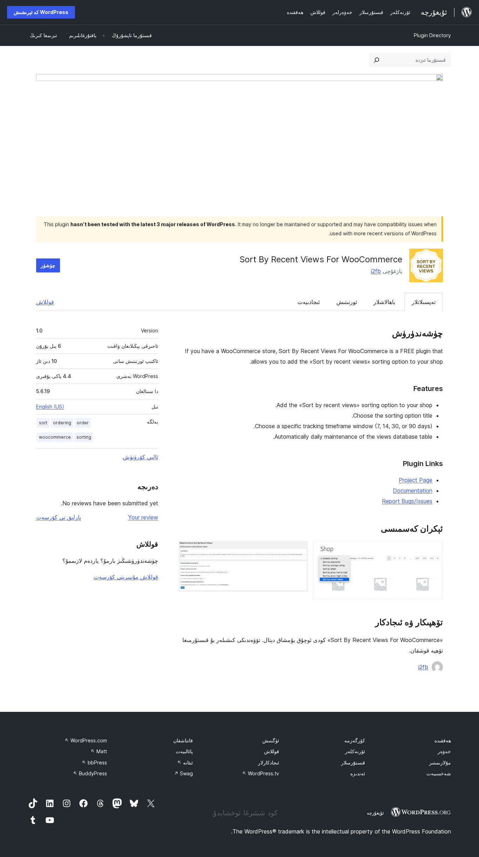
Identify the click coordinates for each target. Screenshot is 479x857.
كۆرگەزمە (354, 740)
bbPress (94, 762)
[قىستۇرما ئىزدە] (377, 60)
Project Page (415, 480)
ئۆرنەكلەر (355, 751)
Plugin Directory (432, 35)
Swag (183, 773)
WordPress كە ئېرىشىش (41, 12)
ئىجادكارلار (268, 762)
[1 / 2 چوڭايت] (433, 550)
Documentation (412, 490)
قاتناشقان (183, 740)
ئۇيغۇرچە (375, 813)
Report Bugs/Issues (407, 501)
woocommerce (55, 437)
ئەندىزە (357, 773)
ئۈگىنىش (270, 740)
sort (43, 422)
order (83, 422)
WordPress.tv (260, 773)
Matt (98, 751)
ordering (62, 422)
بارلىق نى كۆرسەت (58, 517)
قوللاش (45, 301)
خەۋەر (444, 751)
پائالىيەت (184, 751)
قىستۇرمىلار (353, 762)
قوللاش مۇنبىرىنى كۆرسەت (126, 576)
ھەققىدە (442, 740)
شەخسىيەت (438, 773)
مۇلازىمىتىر (440, 762)
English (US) (50, 407)
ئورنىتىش (346, 301)
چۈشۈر (48, 265)
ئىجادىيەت (308, 301)
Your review (143, 517)
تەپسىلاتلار (424, 301)
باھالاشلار (384, 301)
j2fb (376, 271)
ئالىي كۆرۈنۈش (140, 456)
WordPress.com (86, 740)
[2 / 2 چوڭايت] (298, 550)
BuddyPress (90, 773)
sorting (83, 437)
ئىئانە (185, 762)
